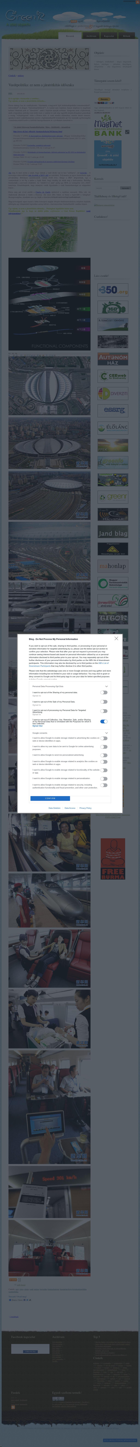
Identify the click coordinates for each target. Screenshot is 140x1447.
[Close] (117, 639)
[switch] (103, 692)
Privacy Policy (85, 808)
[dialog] (70, 723)
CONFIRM (50, 798)
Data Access (70, 808)
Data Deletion (54, 808)
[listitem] (70, 686)
